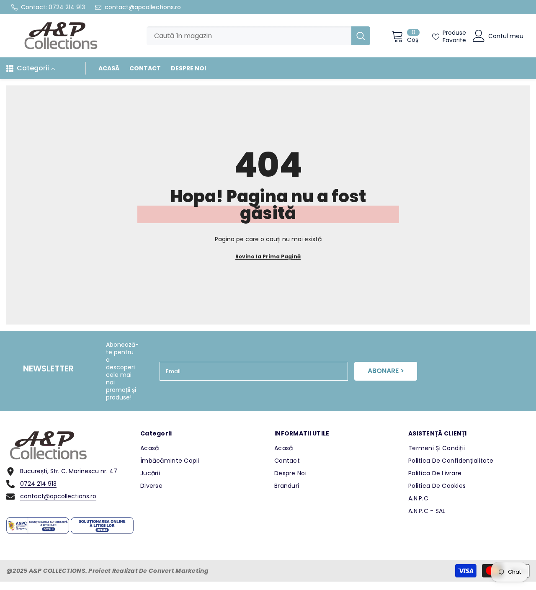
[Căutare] (258, 35)
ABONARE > (386, 371)
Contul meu (505, 36)
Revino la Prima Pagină (268, 256)
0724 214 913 (67, 7)
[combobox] (249, 35)
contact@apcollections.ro (143, 7)
